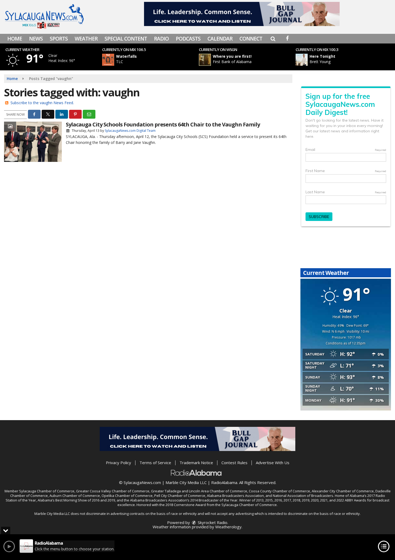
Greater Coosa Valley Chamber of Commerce (112, 491)
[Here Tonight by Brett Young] (302, 60)
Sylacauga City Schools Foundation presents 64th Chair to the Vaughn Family (163, 124)
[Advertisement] (242, 14)
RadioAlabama (224, 482)
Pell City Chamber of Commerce (179, 495)
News (36, 38)
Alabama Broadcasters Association (235, 495)
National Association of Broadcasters (303, 495)
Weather (86, 38)
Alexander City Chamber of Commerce (343, 491)
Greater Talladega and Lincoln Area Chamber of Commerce (199, 491)
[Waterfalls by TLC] (108, 60)
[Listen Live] (152, 60)
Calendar (219, 38)
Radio (161, 38)
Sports (59, 38)
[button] (272, 38)
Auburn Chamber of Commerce (74, 495)
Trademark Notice (196, 462)
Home (14, 38)
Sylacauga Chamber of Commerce (46, 491)
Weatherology (228, 526)
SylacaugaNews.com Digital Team (130, 130)
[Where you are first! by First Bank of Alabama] (205, 60)
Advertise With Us (272, 462)
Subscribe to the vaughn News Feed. (42, 102)
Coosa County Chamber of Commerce (279, 491)
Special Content (126, 38)
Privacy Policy (118, 462)
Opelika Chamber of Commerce (127, 495)
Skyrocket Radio (212, 522)
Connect (250, 38)
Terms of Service (155, 462)
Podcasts (188, 38)
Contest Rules (234, 462)
